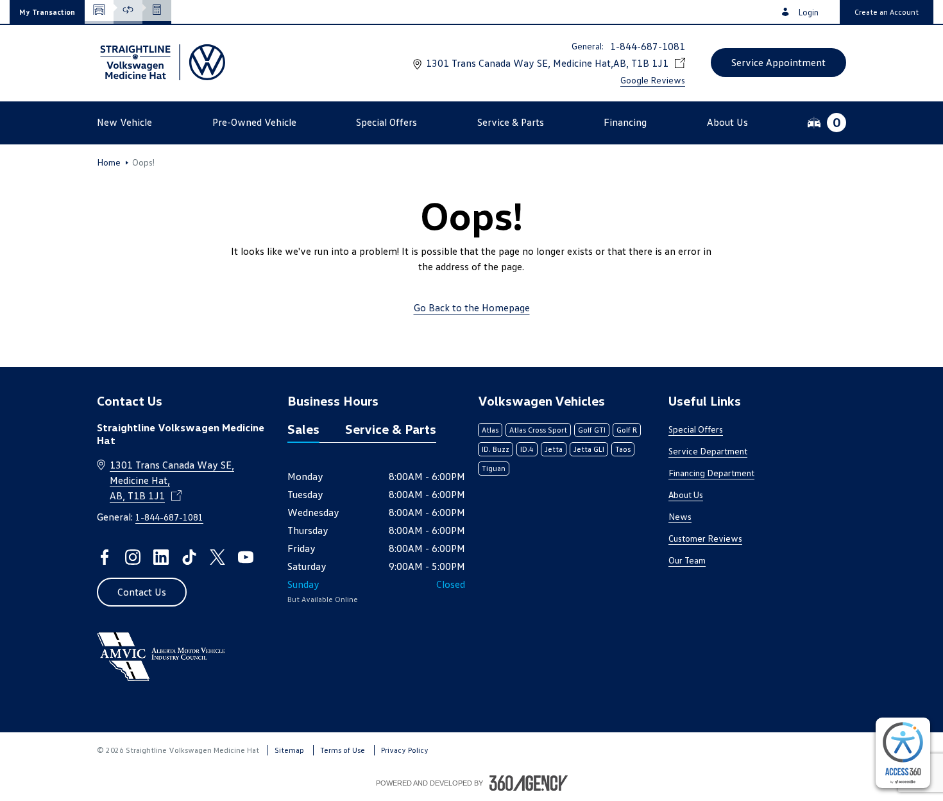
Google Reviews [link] (652, 79)
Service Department (707, 450)
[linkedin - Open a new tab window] (161, 557)
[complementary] (903, 753)
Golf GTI (592, 430)
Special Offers (695, 429)
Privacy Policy (405, 750)
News (680, 516)
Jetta (554, 449)
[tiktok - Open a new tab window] (189, 557)
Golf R (626, 430)
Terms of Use (342, 750)
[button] (47, 12)
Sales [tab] (303, 428)
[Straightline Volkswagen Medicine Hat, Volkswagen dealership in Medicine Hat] (161, 62)
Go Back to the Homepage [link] (472, 307)
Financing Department (711, 472)
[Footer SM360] (528, 783)
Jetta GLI (588, 449)
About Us (685, 494)
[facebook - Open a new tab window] (104, 557)
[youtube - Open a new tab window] (245, 557)
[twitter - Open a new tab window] (217, 557)
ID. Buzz (495, 449)
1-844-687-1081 (647, 46)
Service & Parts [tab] (390, 428)
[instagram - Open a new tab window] (132, 557)
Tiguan (493, 468)
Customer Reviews (705, 538)
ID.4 (527, 449)
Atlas (490, 430)
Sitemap (289, 750)
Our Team (687, 560)
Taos (623, 449)
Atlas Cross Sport (538, 430)
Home (109, 162)
